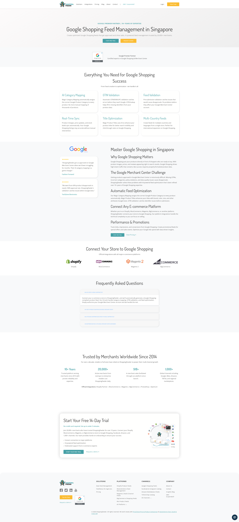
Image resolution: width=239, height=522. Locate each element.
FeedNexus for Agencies (104, 489)
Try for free (66, 497)
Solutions (79, 4)
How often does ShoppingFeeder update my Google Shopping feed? (99, 316)
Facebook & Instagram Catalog (151, 489)
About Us (169, 486)
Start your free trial (73, 452)
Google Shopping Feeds (149, 486)
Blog (102, 4)
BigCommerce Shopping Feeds (127, 498)
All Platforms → (122, 504)
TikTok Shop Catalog (148, 495)
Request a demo (92, 452)
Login (162, 4)
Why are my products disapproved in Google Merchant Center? (99, 309)
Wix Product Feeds (123, 501)
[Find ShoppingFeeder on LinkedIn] (70, 490)
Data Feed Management (104, 486)
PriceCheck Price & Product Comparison (145, 512)
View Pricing (130, 235)
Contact (115, 4)
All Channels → (147, 498)
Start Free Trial (111, 41)
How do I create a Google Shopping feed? (94, 292)
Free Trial (173, 4)
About (108, 4)
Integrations (88, 4)
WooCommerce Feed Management (123, 490)
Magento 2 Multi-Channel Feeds (125, 494)
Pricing (97, 4)
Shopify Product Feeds (124, 486)
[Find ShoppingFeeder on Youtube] (75, 490)
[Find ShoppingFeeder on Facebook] (61, 490)
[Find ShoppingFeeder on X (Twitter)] (66, 490)
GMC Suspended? (129, 4)
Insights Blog (170, 492)
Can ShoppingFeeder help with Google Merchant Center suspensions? (100, 324)
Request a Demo (128, 41)
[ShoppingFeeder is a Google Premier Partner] (97, 57)
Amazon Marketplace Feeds (151, 492)
